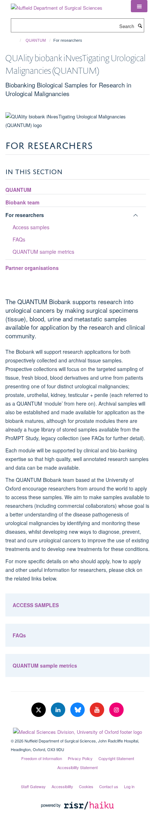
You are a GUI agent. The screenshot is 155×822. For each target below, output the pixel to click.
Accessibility (62, 786)
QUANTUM (36, 40)
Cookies (86, 786)
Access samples (31, 227)
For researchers (24, 214)
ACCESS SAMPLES (36, 605)
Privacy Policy (80, 758)
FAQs (19, 239)
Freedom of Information (41, 758)
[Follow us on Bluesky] (78, 709)
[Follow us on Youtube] (98, 709)
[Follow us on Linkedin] (59, 709)
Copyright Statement (116, 758)
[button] (139, 6)
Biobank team (22, 202)
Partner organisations (32, 267)
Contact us (108, 786)
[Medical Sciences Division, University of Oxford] (77, 730)
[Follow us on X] (39, 709)
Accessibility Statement (77, 767)
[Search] (140, 26)
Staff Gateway (33, 786)
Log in (129, 786)
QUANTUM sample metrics (43, 251)
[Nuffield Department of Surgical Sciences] (56, 5)
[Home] (17, 40)
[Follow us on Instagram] (116, 709)
